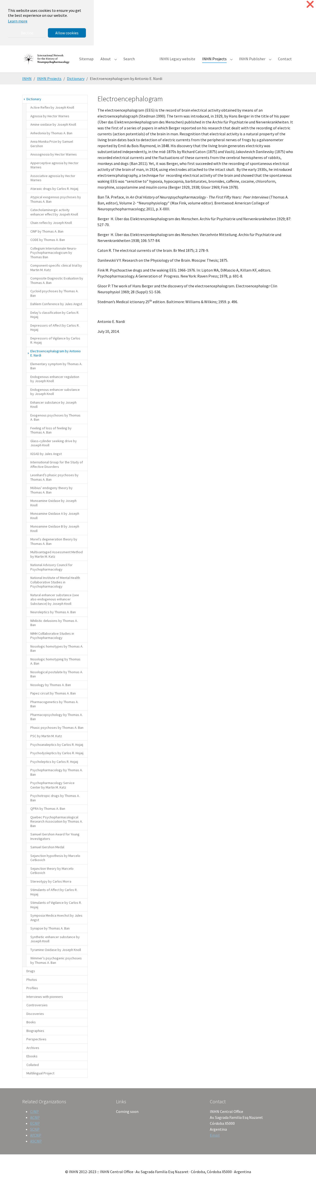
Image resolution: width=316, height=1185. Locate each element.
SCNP (35, 1129)
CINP (34, 1111)
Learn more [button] (17, 21)
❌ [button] (310, 4)
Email (215, 1135)
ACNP (35, 1117)
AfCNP (35, 1135)
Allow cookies (67, 32)
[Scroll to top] (305, 1174)
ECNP (35, 1123)
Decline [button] (27, 32)
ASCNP (36, 1141)
